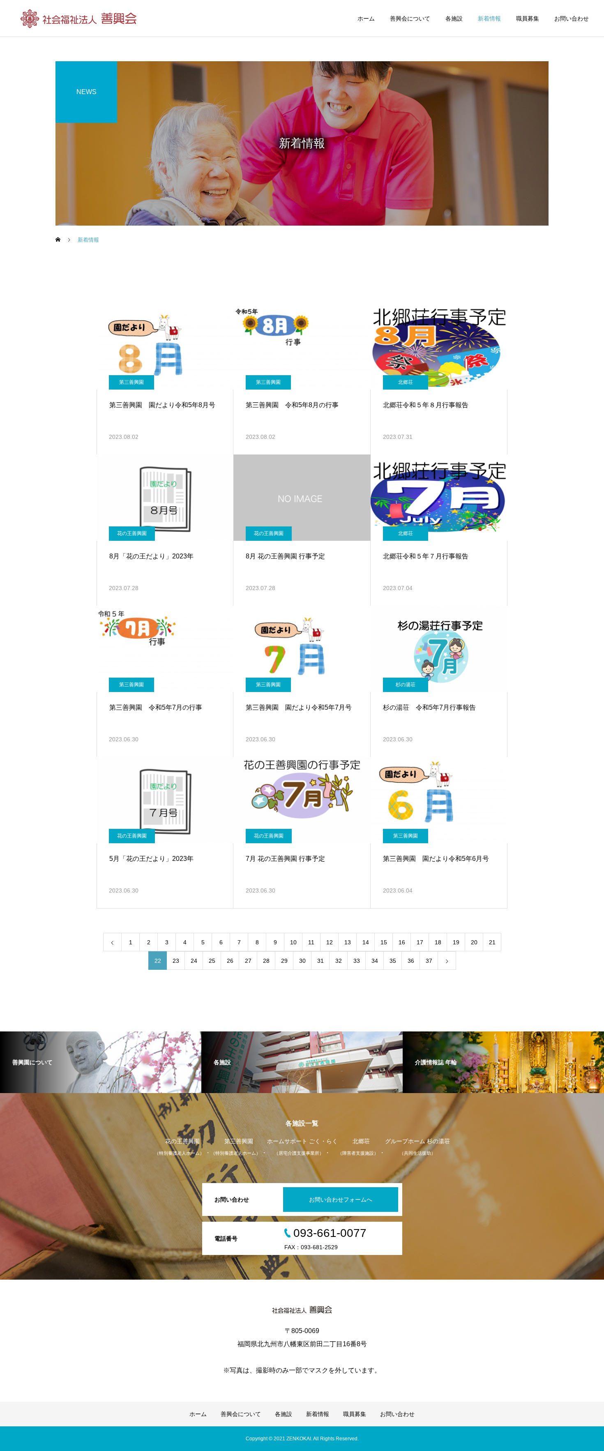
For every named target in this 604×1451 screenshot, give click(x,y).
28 (266, 960)
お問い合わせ (571, 18)
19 (456, 942)
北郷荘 (405, 382)
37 (429, 960)
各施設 (454, 18)
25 (212, 960)
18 (438, 942)
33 (356, 960)
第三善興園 (131, 382)
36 (411, 960)
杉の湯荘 (405, 684)
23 (176, 960)
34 (374, 960)
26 (230, 960)
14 (365, 942)
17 (420, 942)
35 (393, 960)
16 (402, 942)
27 (248, 960)
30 (302, 960)
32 (338, 960)
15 (383, 942)
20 (474, 942)
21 (492, 942)
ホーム (366, 18)
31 (320, 960)
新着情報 (489, 18)
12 (329, 942)
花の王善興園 (132, 533)
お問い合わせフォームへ (340, 1199)
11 (311, 942)
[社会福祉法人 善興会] (79, 18)
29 (284, 960)
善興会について (410, 18)
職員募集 (527, 18)
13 (347, 942)
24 (194, 960)
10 (293, 942)
